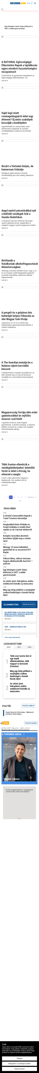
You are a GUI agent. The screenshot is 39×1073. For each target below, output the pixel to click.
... (16, 501)
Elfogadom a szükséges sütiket (19, 1063)
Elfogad (19, 1058)
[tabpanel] (19, 674)
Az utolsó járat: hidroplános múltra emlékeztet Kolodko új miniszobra (20, 687)
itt (28, 791)
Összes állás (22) (28, 604)
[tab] (9, 647)
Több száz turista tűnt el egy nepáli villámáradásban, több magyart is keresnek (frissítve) (20, 661)
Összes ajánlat (28, 706)
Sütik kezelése (19, 1069)
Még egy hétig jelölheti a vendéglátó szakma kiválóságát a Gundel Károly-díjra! (21, 675)
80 (19, 501)
